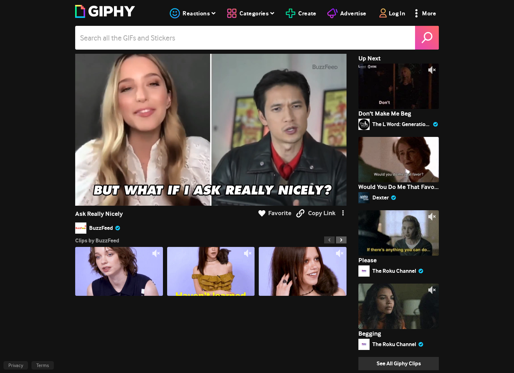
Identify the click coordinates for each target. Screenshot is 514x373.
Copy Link (321, 213)
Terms (42, 365)
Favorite (279, 213)
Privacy (15, 365)
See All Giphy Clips (399, 363)
